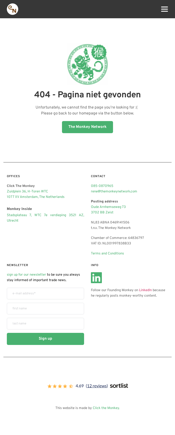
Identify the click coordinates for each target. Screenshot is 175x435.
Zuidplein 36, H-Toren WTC (27, 191)
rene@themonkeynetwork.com (114, 191)
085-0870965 (102, 186)
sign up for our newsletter (26, 275)
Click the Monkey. (106, 408)
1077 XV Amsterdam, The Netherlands (35, 197)
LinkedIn (145, 290)
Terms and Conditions (107, 253)
